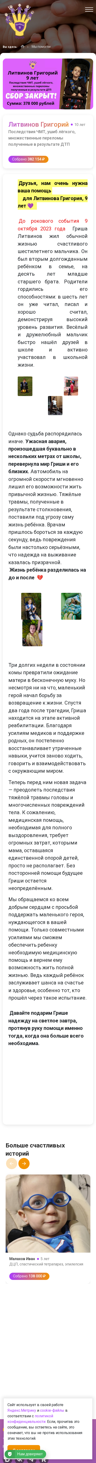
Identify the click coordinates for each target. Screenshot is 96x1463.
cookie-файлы (52, 1410)
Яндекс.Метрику (21, 1410)
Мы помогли (41, 47)
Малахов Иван (22, 1259)
